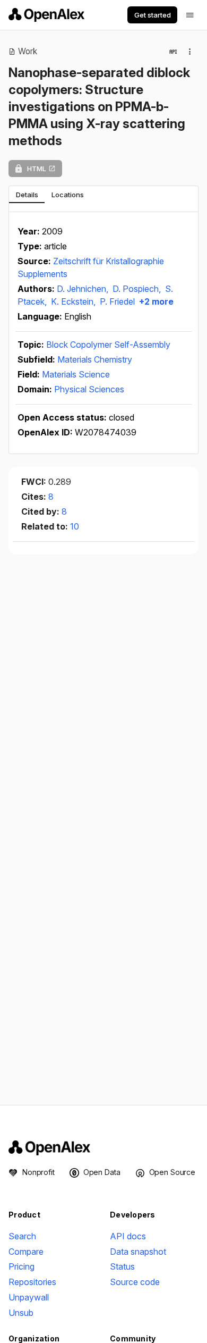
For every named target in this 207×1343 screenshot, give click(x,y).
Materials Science (76, 374)
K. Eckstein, (74, 301)
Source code (135, 1282)
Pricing (21, 1266)
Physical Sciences (89, 389)
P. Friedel (117, 301)
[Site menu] (190, 14)
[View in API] (173, 51)
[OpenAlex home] (46, 15)
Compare (26, 1251)
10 (74, 526)
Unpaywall (28, 1297)
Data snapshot (138, 1251)
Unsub (20, 1312)
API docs (128, 1236)
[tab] (27, 194)
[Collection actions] (190, 51)
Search (22, 1236)
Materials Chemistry (94, 359)
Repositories (32, 1282)
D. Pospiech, (138, 288)
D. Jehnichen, (83, 288)
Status (122, 1266)
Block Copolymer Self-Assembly (108, 344)
